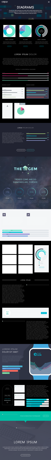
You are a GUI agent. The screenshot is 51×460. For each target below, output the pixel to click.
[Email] (7, 402)
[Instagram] (8, 400)
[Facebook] (4, 400)
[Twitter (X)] (6, 400)
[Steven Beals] (7, 395)
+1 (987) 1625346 (7, 398)
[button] (9, 46)
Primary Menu (49, 2)
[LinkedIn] (7, 400)
